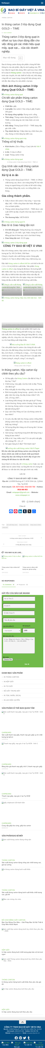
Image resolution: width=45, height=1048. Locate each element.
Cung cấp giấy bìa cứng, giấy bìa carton (16, 825)
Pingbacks (23, 584)
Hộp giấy (5, 950)
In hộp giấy (9, 682)
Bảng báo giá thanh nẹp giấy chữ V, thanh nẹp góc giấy (22, 766)
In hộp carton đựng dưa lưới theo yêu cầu (17, 1012)
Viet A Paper (8, 32)
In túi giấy (8, 686)
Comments (9, 584)
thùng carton (16, 73)
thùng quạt (5, 527)
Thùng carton (7, 17)
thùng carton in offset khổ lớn (19, 263)
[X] (29, 511)
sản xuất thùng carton (12, 524)
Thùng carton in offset (11, 329)
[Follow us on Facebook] (16, 1038)
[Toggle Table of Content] (19, 58)
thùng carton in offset (35, 524)
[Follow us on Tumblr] (28, 1038)
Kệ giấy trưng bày (12, 691)
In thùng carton (11, 677)
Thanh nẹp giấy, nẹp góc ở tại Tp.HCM (16, 796)
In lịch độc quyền (12, 700)
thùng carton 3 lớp (24, 524)
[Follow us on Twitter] (24, 1038)
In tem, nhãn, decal (12, 695)
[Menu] (42, 3)
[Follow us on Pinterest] (20, 1038)
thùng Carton (22, 378)
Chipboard (6, 732)
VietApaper (6, 3)
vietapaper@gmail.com (21, 492)
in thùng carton (27, 464)
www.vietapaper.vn (22, 495)
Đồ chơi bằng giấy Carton (13, 920)
